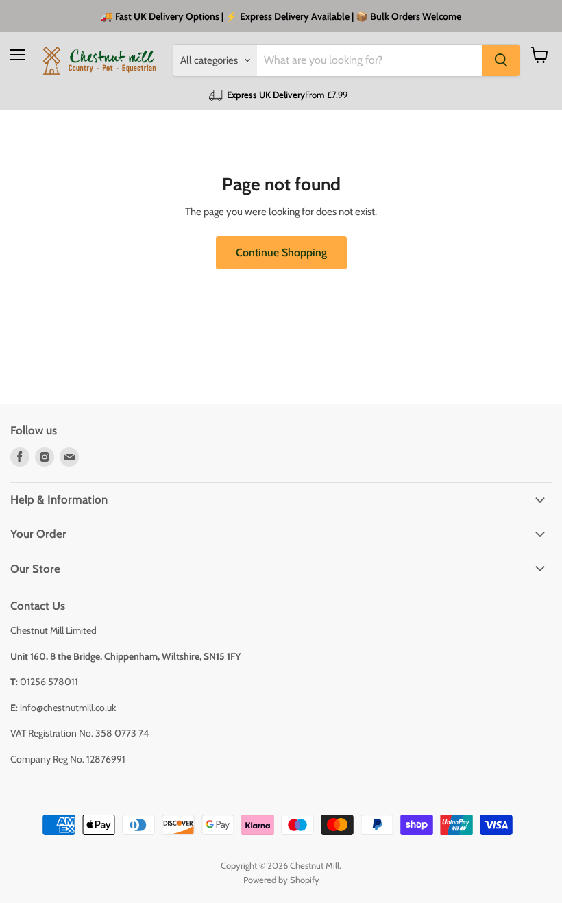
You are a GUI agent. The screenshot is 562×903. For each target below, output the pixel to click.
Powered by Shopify (281, 879)
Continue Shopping (281, 252)
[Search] (501, 60)
